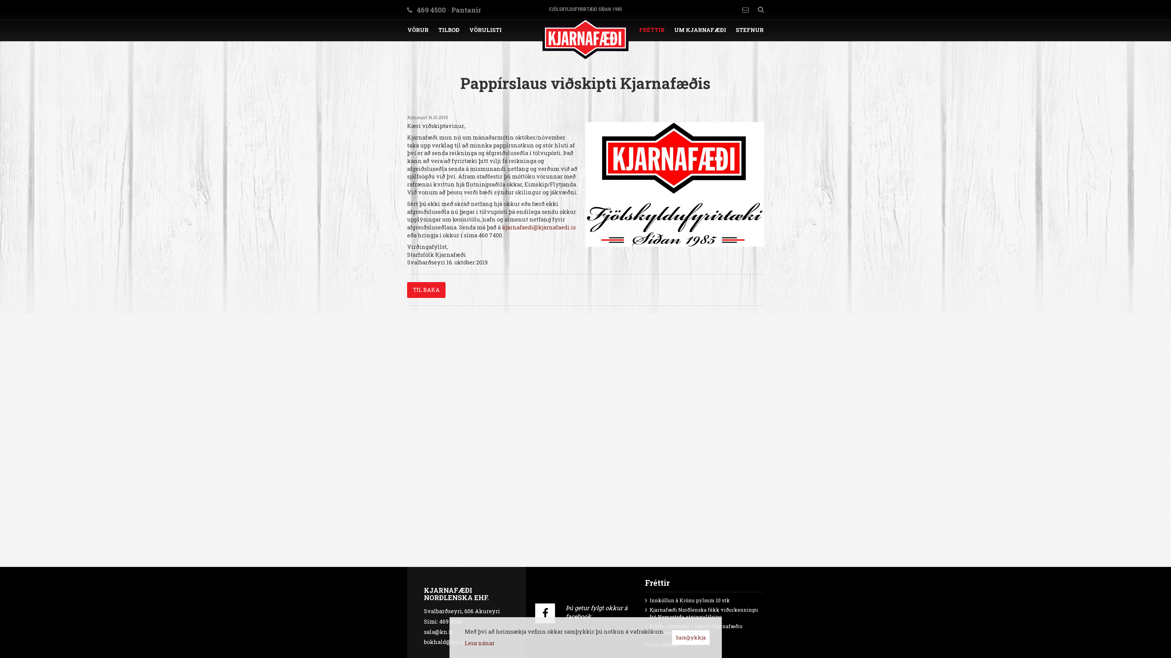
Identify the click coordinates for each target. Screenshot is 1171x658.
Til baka (426, 289)
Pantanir (466, 9)
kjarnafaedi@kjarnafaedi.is (539, 227)
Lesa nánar (480, 643)
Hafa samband (745, 10)
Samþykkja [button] (691, 637)
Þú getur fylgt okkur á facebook (597, 612)
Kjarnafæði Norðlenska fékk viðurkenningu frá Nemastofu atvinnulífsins (704, 613)
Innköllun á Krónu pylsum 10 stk (690, 600)
